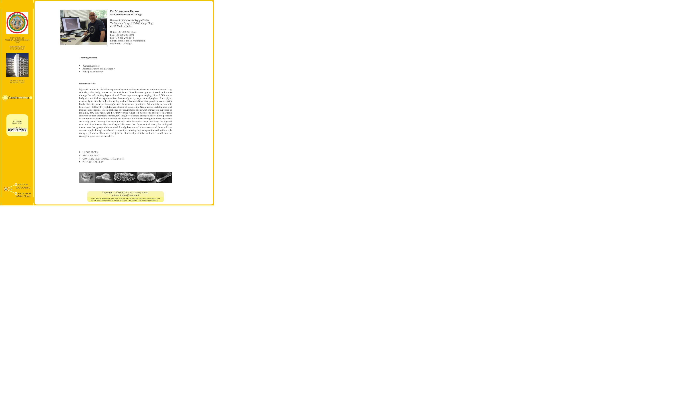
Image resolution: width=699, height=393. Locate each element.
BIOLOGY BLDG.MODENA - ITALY (17, 82)
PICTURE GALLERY (93, 162)
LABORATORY (90, 152)
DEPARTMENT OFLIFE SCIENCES (17, 48)
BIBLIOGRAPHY (91, 155)
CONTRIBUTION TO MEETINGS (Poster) (103, 158)
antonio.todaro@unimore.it (131, 40)
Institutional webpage (121, 43)
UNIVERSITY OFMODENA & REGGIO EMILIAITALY (17, 40)
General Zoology (91, 65)
